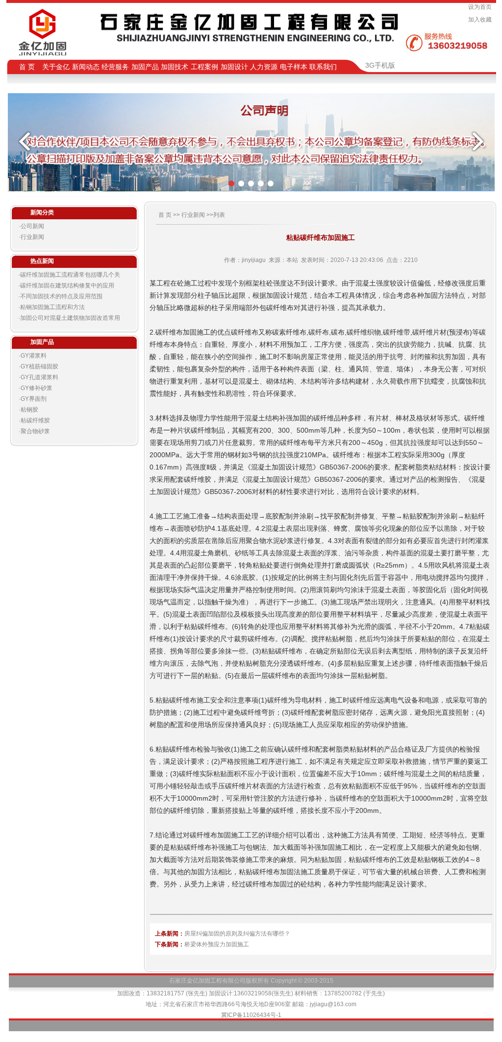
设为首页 (481, 6)
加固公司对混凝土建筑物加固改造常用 (70, 317)
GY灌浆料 (34, 355)
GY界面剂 (34, 398)
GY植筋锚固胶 (39, 366)
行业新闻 (32, 237)
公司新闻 (32, 226)
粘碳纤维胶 (35, 420)
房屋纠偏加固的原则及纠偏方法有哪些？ (237, 933)
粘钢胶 (29, 409)
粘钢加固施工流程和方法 (52, 307)
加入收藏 (481, 19)
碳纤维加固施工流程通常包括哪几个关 (70, 274)
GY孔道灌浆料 (39, 377)
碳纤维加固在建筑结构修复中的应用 (67, 285)
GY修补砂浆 (36, 388)
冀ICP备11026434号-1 (251, 1015)
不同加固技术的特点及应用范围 (61, 296)
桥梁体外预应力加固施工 (216, 944)
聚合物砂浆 (35, 431)
